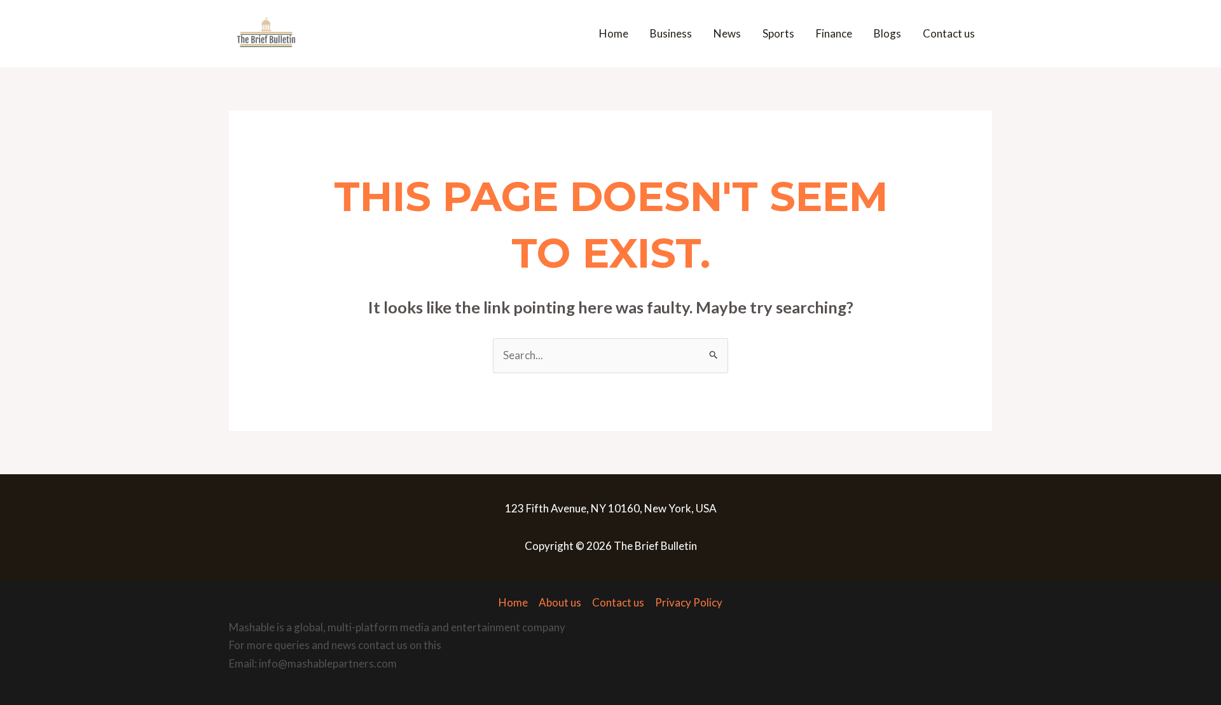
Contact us (949, 33)
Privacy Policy (688, 602)
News (727, 33)
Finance (834, 33)
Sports (778, 33)
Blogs (887, 33)
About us (560, 602)
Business (671, 33)
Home (613, 33)
